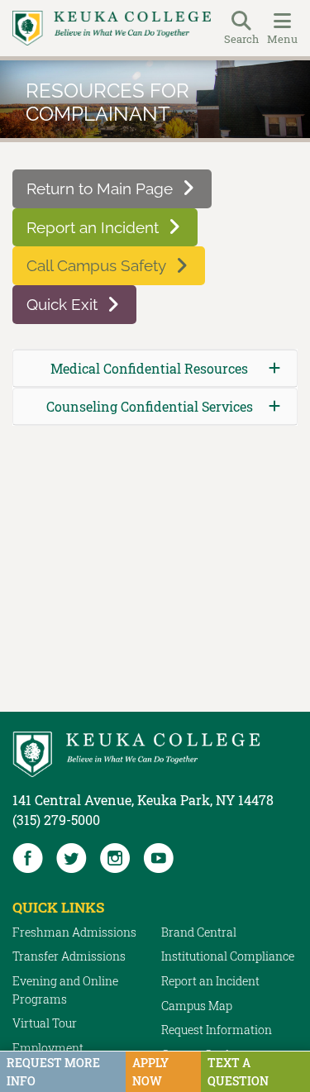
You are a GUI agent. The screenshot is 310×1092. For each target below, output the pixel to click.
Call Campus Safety (96, 265)
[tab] (155, 368)
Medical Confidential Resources (149, 368)
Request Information (216, 1029)
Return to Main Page (99, 188)
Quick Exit (62, 304)
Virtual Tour (44, 1023)
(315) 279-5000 (56, 819)
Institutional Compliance (227, 956)
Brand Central (198, 932)
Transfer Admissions (69, 956)
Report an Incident (92, 227)
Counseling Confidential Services (149, 406)
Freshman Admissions (74, 932)
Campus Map (196, 1005)
